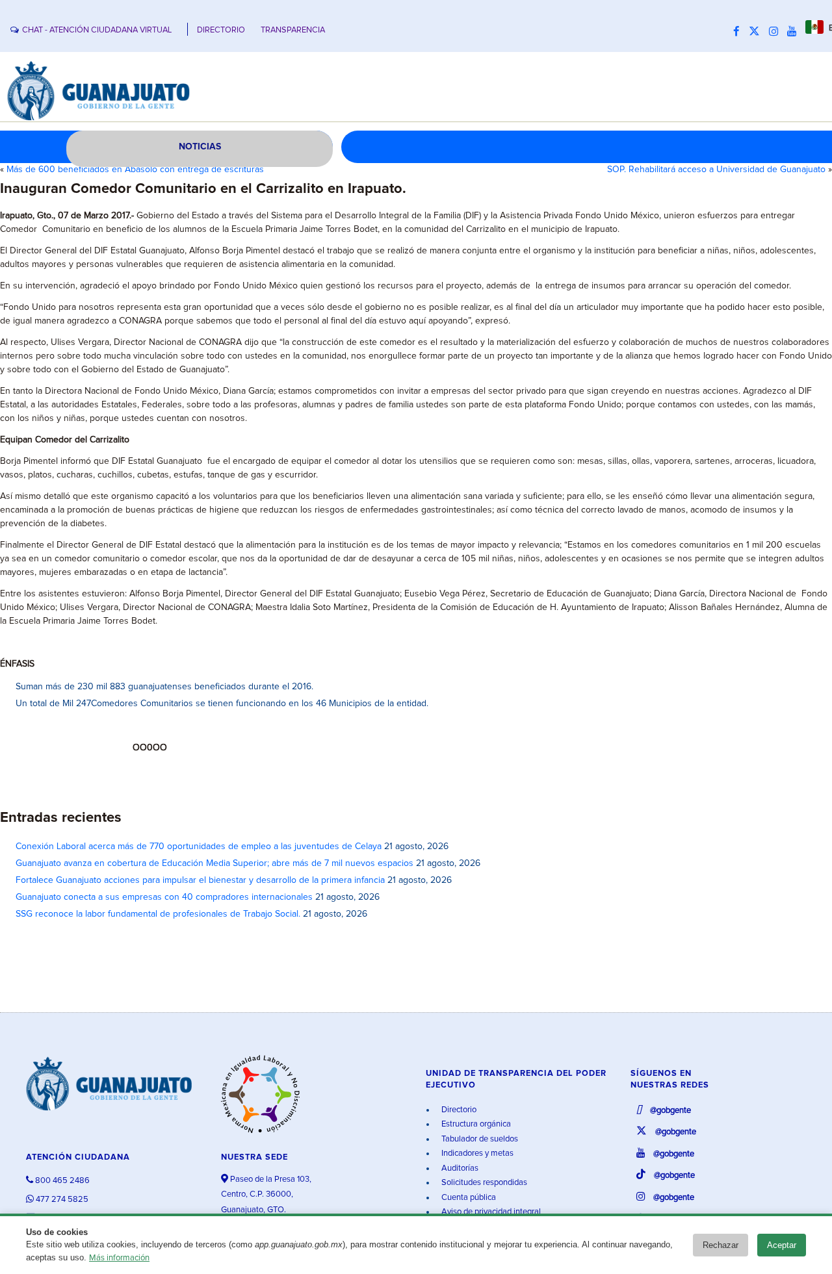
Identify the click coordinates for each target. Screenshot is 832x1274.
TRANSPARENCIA (293, 30)
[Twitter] (757, 32)
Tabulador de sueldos (478, 1139)
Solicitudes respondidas (483, 1182)
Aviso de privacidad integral (490, 1212)
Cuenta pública (467, 1197)
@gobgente (669, 1110)
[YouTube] (795, 32)
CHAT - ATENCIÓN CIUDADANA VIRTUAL (97, 30)
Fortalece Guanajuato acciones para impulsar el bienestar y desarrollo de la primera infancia (200, 880)
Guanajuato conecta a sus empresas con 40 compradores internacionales (164, 897)
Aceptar (781, 1245)
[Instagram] (777, 32)
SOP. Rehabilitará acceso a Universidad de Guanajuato (716, 169)
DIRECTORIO (221, 30)
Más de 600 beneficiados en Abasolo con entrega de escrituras (135, 169)
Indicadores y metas (476, 1153)
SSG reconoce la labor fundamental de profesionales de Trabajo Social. (158, 914)
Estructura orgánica (475, 1124)
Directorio (457, 1110)
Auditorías (458, 1168)
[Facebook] (739, 32)
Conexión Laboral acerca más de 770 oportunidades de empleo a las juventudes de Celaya (199, 846)
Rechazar (720, 1245)
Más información (119, 1258)
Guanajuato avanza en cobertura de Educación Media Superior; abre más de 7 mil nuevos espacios (214, 863)
